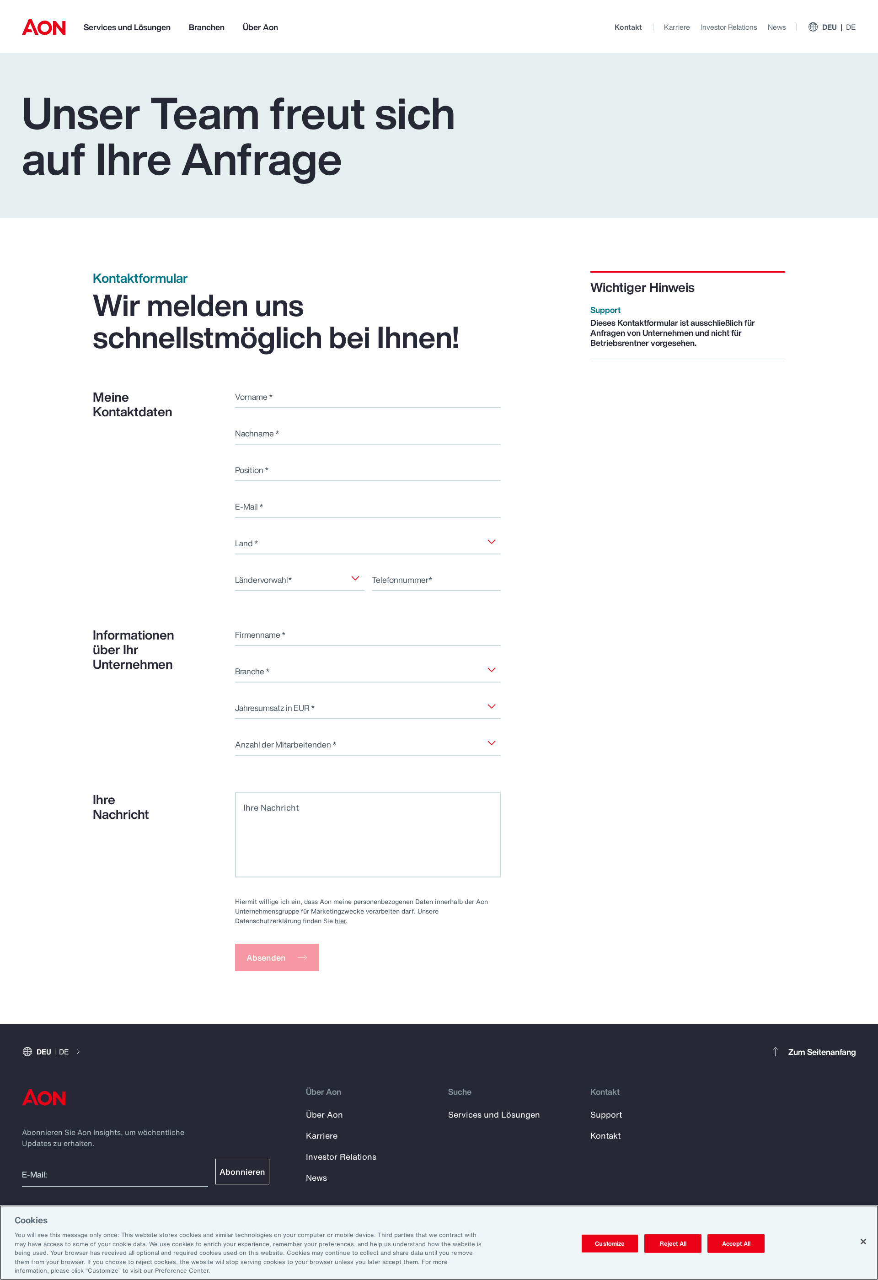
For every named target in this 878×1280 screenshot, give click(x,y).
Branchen (207, 27)
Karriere (677, 27)
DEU (839, 27)
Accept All (736, 1243)
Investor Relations (729, 27)
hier (340, 920)
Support (606, 1114)
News (777, 27)
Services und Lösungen (127, 27)
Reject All (673, 1243)
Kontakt (628, 27)
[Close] (863, 1242)
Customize (610, 1243)
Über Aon (260, 27)
